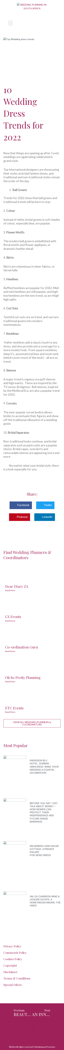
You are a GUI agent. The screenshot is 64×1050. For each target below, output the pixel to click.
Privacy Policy (12, 946)
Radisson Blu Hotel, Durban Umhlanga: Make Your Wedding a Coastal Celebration (44, 766)
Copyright (10, 965)
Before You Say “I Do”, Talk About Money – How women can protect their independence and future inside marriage (44, 812)
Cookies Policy (12, 959)
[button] (10, 23)
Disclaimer (10, 972)
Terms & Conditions (16, 978)
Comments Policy (15, 952)
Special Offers (12, 984)
